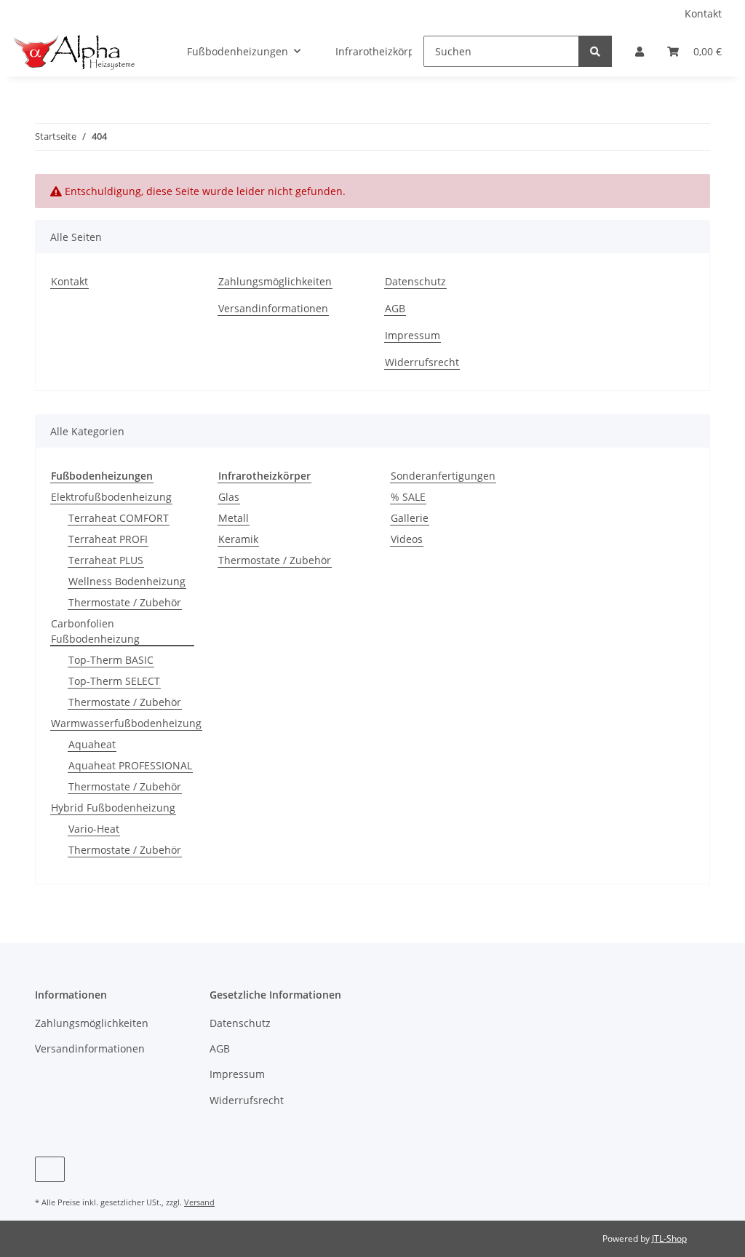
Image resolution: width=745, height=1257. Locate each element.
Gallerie (410, 518)
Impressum (412, 335)
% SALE (408, 497)
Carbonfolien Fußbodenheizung (95, 631)
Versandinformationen (273, 308)
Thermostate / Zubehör (124, 602)
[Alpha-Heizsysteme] (73, 51)
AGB (395, 308)
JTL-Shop (669, 1238)
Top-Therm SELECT (114, 681)
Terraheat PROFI (108, 539)
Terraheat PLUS (105, 560)
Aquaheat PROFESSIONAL (130, 765)
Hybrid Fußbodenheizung (113, 807)
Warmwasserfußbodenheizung (126, 723)
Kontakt (703, 13)
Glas (228, 497)
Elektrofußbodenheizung (111, 497)
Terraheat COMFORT (118, 518)
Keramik (238, 539)
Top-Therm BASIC (111, 660)
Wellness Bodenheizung (127, 581)
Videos (407, 539)
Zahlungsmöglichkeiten (275, 281)
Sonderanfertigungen (443, 476)
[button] (640, 51)
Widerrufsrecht (422, 362)
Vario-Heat (93, 829)
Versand (199, 1202)
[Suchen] (595, 51)
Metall (233, 518)
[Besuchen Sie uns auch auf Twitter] (50, 1169)
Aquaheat (92, 744)
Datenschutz (415, 281)
